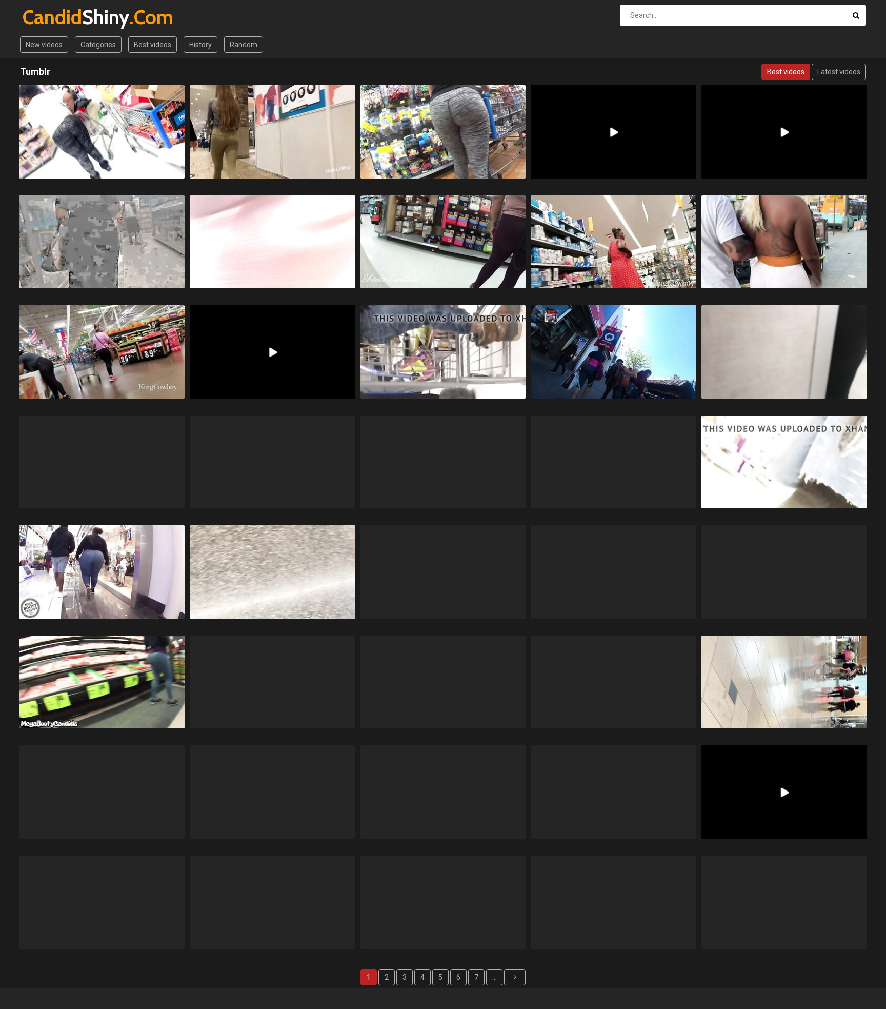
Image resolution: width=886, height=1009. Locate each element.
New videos (44, 45)
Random (243, 45)
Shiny (49, 17)
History (200, 45)
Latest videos (838, 72)
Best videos (152, 45)
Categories (98, 45)
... (494, 977)
